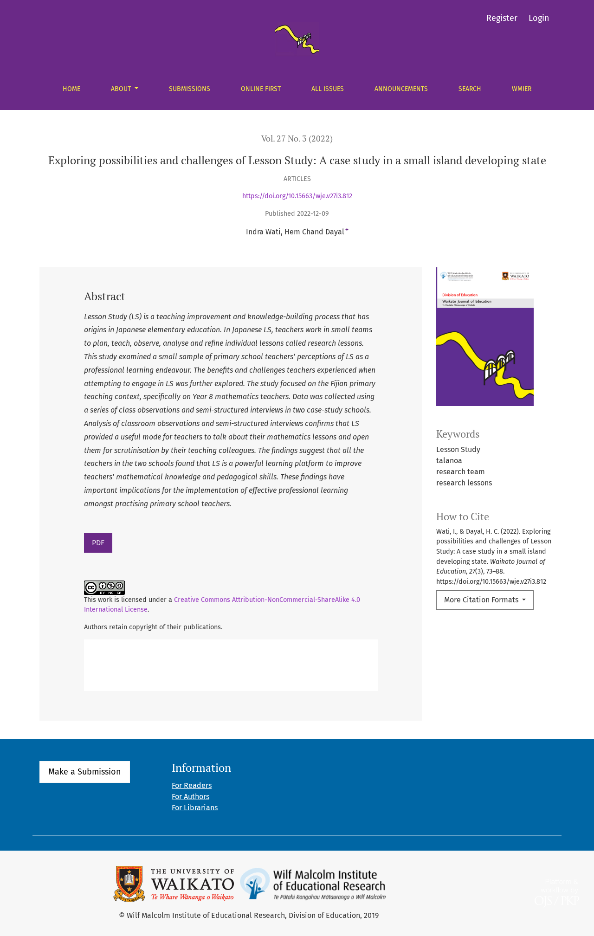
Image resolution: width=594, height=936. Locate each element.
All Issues (327, 89)
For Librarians (195, 807)
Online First (261, 89)
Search (469, 89)
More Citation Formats (482, 599)
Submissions (189, 89)
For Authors (190, 796)
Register (501, 18)
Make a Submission (84, 772)
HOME (71, 89)
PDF (98, 542)
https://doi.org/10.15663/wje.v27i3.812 (297, 196)
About (122, 89)
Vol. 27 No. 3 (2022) (297, 138)
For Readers (192, 785)
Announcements (401, 89)
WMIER (521, 89)
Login (539, 18)
